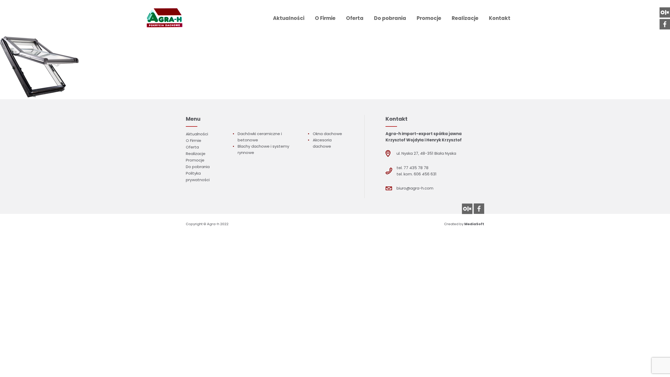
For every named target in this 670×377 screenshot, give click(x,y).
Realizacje (465, 18)
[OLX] (665, 12)
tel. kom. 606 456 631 (417, 174)
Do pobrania (390, 18)
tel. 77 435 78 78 (412, 167)
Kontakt (499, 18)
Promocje (429, 18)
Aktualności (288, 18)
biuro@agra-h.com (415, 188)
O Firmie (325, 18)
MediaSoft (474, 223)
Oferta (355, 18)
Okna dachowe (327, 133)
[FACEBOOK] (665, 24)
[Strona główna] (163, 18)
